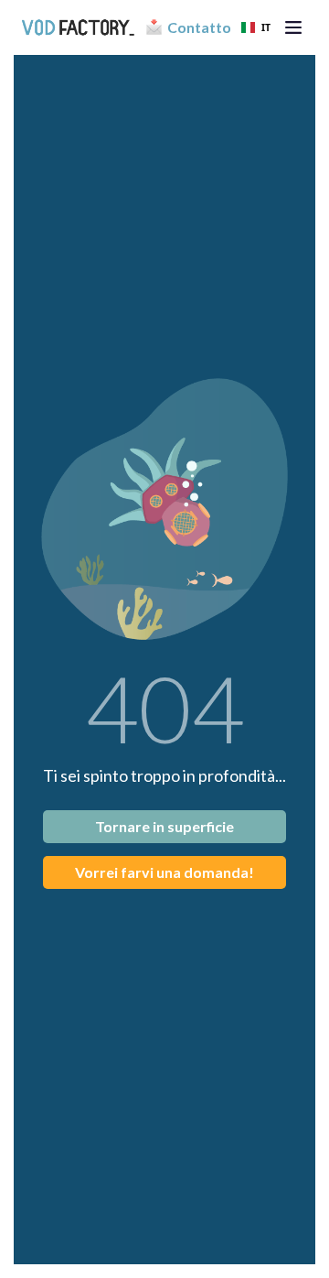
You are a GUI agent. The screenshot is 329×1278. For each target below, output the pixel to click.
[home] (78, 27)
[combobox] (256, 27)
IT (266, 27)
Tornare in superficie (164, 826)
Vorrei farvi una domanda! (164, 872)
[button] (293, 27)
